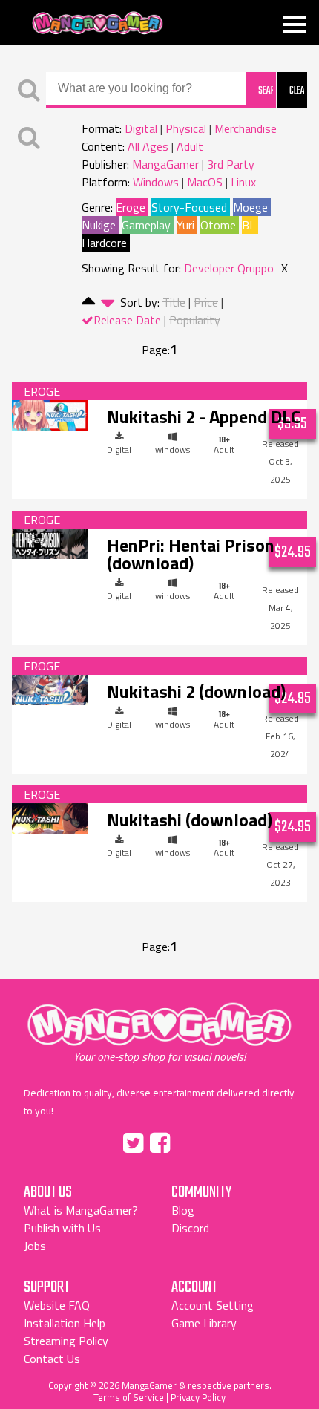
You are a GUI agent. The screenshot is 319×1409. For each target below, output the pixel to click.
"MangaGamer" (159, 1032)
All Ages (148, 146)
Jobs (35, 1246)
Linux (243, 182)
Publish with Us (62, 1228)
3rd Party (230, 164)
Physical (185, 128)
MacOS (205, 182)
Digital (141, 128)
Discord (190, 1228)
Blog (182, 1210)
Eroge (130, 207)
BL (248, 225)
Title (173, 302)
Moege (250, 207)
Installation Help (64, 1323)
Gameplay (146, 225)
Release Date (127, 320)
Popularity (194, 320)
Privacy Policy (198, 1397)
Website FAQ (57, 1305)
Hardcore (104, 243)
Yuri (185, 225)
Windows (156, 182)
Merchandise (245, 128)
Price (206, 302)
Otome (218, 225)
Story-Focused (189, 207)
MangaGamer (97, 23)
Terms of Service (128, 1397)
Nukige (99, 225)
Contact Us (52, 1358)
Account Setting (212, 1305)
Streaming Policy (66, 1341)
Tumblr (191, 1140)
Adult (190, 146)
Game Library (204, 1323)
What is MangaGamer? (81, 1210)
